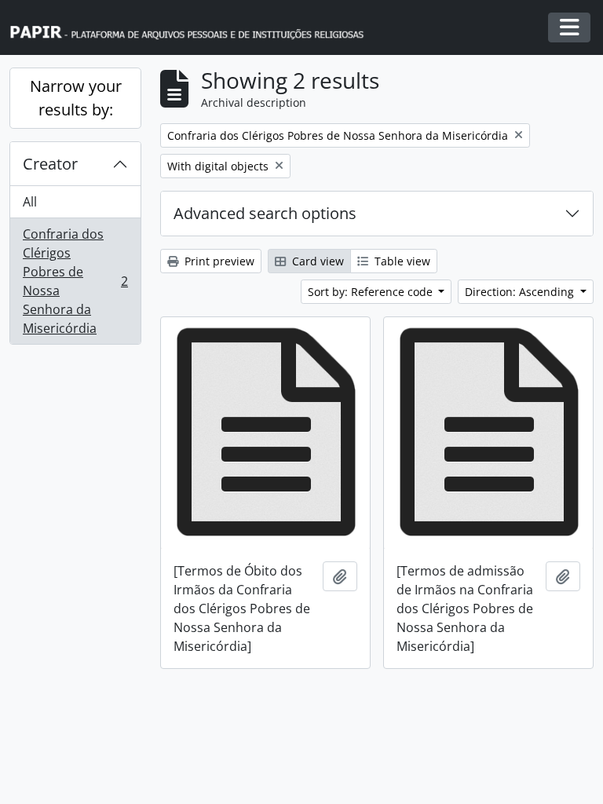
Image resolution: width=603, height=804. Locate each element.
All (30, 201)
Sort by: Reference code (372, 291)
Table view (400, 261)
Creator (50, 163)
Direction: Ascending (521, 291)
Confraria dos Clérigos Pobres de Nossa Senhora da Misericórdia (75, 281)
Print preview (217, 261)
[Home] (193, 28)
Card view (316, 261)
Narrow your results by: (76, 97)
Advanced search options (265, 213)
